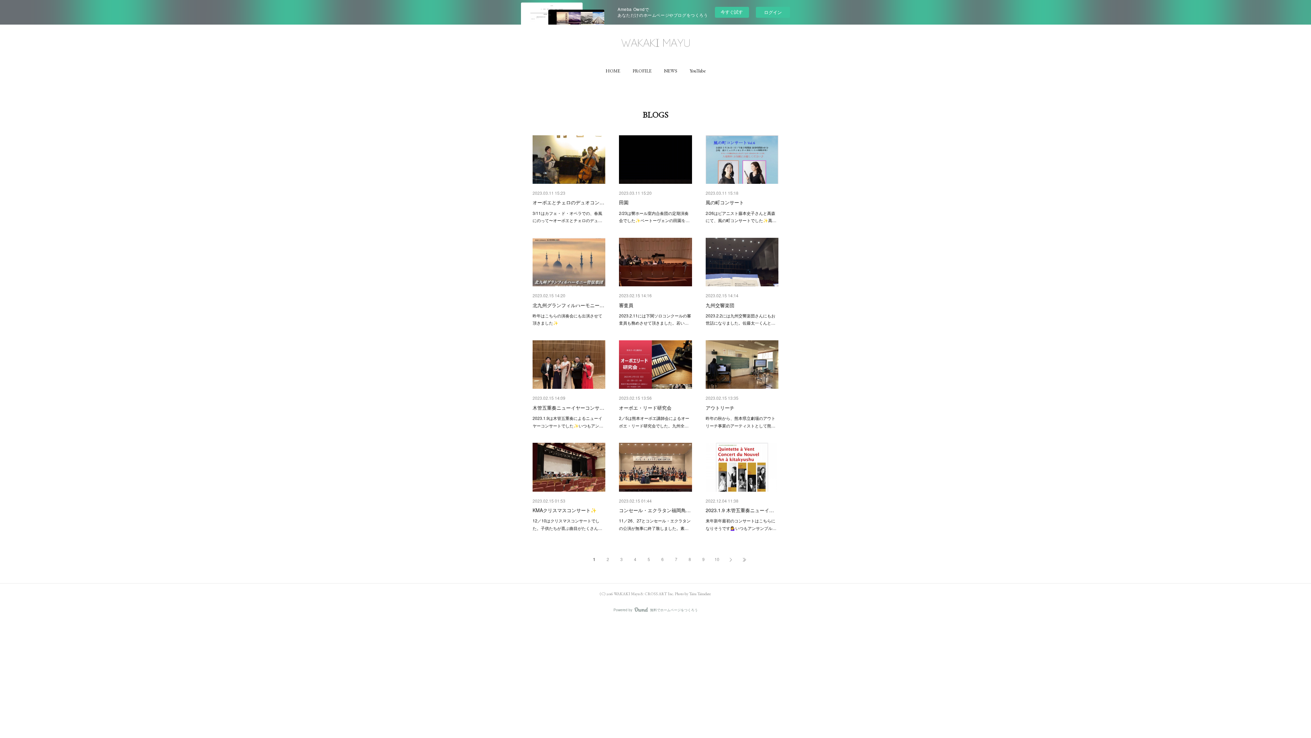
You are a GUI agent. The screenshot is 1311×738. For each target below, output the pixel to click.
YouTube (698, 71)
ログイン (773, 12)
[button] (613, 70)
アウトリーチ (720, 407)
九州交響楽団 (720, 305)
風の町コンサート (725, 202)
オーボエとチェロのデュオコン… (568, 202)
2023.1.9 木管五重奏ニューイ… (740, 510)
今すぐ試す (732, 12)
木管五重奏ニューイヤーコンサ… (568, 407)
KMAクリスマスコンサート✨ (564, 510)
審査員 (626, 305)
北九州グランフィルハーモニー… (568, 305)
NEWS (670, 71)
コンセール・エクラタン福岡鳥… (655, 510)
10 (717, 559)
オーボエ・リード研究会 (645, 407)
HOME (613, 71)
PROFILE (642, 71)
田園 (624, 202)
